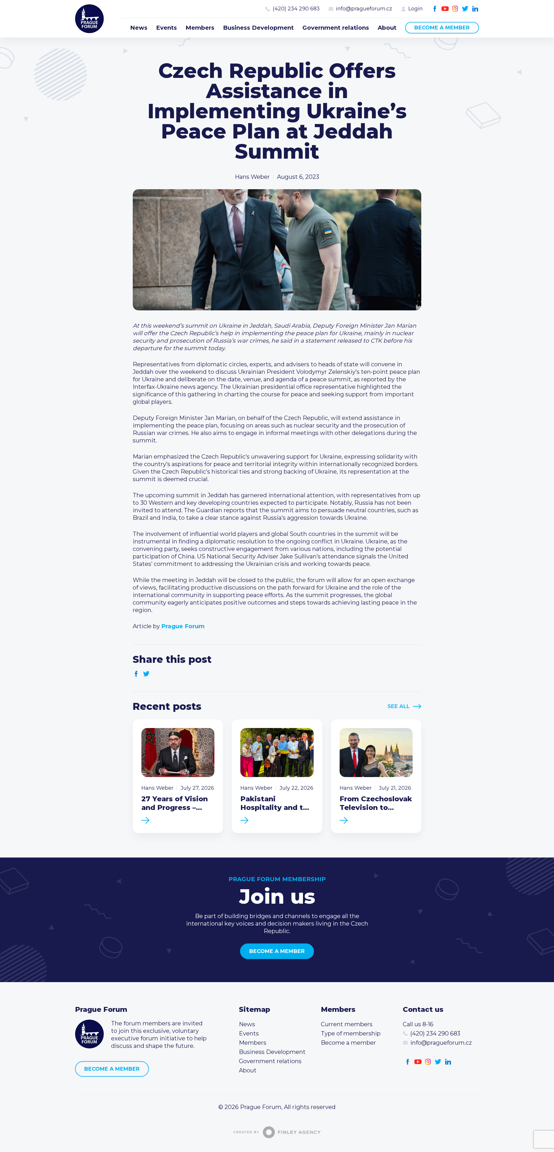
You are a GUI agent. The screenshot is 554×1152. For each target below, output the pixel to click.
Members (200, 27)
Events (166, 27)
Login (415, 8)
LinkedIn (475, 8)
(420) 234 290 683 (296, 8)
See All (399, 706)
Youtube (445, 8)
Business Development (258, 27)
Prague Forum (89, 18)
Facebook (435, 8)
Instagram (455, 8)
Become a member (442, 28)
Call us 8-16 (418, 1024)
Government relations (335, 27)
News (138, 27)
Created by (246, 1132)
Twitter (465, 8)
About (387, 27)
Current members (347, 1024)
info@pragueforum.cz (364, 8)
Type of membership (351, 1033)
